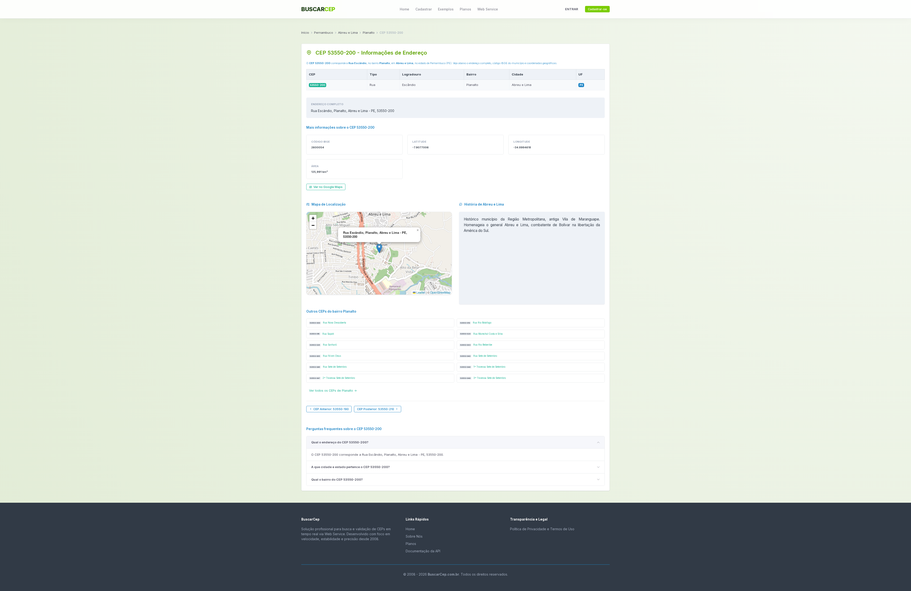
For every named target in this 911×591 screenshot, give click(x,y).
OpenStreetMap (440, 292)
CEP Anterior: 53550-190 (331, 409)
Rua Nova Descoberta (328, 322)
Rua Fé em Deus (325, 356)
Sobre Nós (414, 536)
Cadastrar (423, 9)
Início (305, 32)
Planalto (369, 32)
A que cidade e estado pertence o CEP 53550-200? (350, 467)
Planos (465, 9)
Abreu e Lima (348, 32)
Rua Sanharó (323, 344)
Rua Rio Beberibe (476, 344)
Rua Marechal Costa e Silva (481, 334)
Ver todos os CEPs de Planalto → (333, 390)
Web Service (487, 9)
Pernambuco (323, 32)
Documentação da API (423, 551)
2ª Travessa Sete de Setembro (332, 378)
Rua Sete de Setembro (478, 356)
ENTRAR (571, 9)
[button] (379, 248)
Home (404, 9)
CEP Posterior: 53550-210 (375, 409)
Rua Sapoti (322, 334)
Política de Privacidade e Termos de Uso (542, 529)
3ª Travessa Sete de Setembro (483, 378)
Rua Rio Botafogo (475, 322)
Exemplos (446, 9)
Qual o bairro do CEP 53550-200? (337, 479)
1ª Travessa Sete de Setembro (482, 367)
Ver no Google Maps (328, 187)
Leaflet (420, 292)
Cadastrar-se (597, 9)
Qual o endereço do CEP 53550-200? (339, 442)
